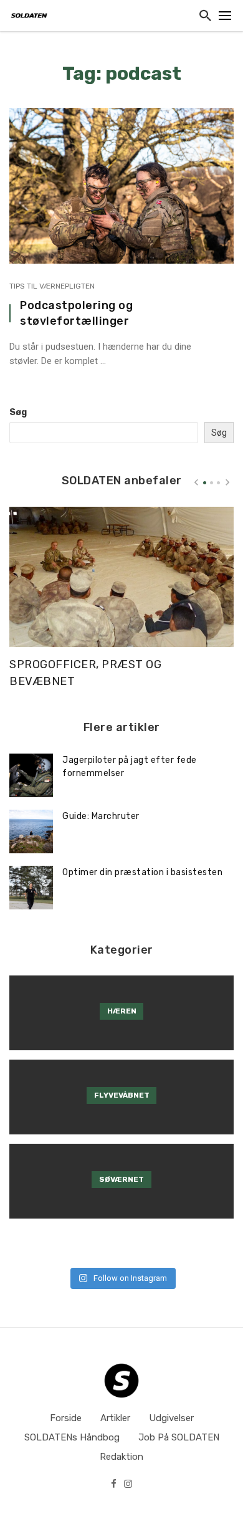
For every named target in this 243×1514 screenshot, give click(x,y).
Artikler (115, 1418)
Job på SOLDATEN (178, 1437)
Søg (18, 412)
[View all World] (121, 1012)
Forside (66, 1418)
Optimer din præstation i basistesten (142, 872)
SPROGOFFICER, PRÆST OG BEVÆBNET (85, 673)
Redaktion (121, 1456)
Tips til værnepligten (52, 286)
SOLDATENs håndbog (72, 1437)
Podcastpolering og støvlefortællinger (76, 313)
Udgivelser (171, 1418)
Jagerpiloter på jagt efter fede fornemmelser (129, 767)
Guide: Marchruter (101, 816)
